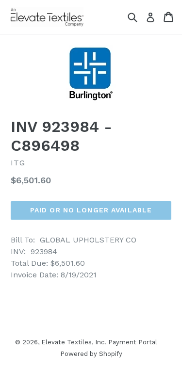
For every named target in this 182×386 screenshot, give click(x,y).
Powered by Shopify (91, 353)
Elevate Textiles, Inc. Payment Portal (99, 342)
